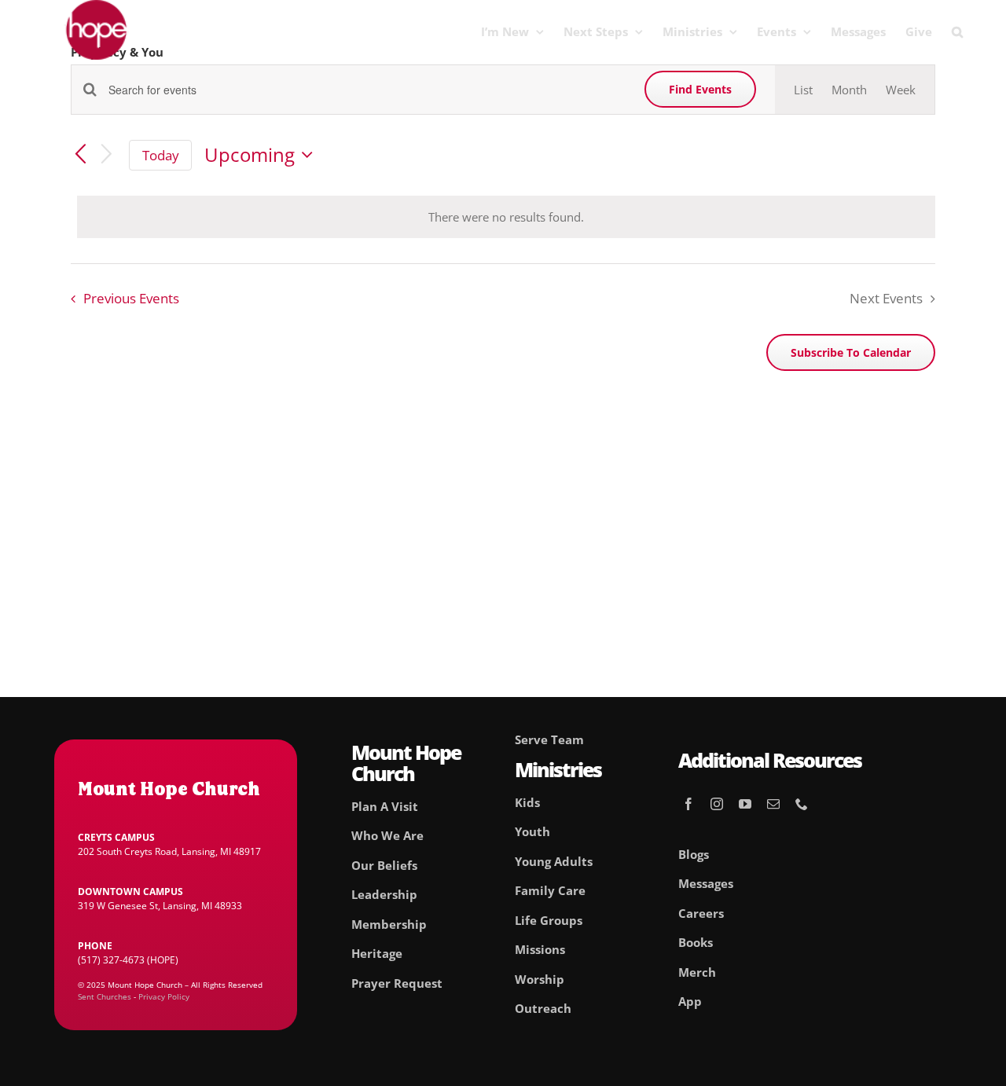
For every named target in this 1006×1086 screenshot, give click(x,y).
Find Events (700, 89)
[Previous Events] (80, 155)
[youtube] (745, 804)
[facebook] (688, 804)
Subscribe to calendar (851, 352)
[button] (957, 31)
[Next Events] (106, 155)
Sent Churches (104, 996)
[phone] (801, 804)
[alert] (506, 217)
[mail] (773, 804)
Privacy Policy (163, 996)
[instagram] (716, 804)
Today (160, 155)
